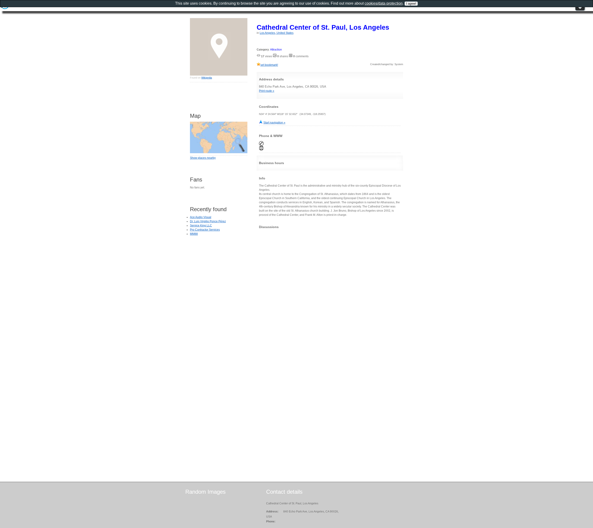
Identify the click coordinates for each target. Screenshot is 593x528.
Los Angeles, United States (276, 33)
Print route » (266, 90)
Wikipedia (206, 77)
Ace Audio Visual (200, 217)
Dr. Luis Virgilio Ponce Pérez (208, 221)
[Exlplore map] (218, 152)
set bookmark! (269, 65)
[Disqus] (330, 290)
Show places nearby (203, 157)
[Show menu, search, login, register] (580, 10)
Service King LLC (201, 225)
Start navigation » (274, 122)
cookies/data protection (384, 3)
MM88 (194, 233)
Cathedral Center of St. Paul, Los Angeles (323, 27)
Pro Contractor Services (205, 229)
